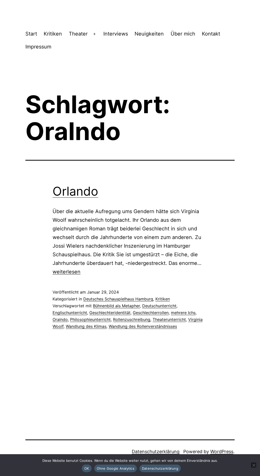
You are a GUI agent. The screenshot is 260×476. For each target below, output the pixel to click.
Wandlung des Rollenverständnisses (143, 326)
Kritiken (53, 34)
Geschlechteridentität (110, 312)
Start (31, 34)
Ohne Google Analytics (115, 468)
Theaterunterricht (169, 319)
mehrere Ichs (183, 312)
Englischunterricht (70, 312)
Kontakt (211, 34)
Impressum (38, 47)
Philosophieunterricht (90, 319)
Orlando (75, 191)
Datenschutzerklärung (156, 451)
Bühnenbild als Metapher (116, 305)
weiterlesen (66, 272)
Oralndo (60, 319)
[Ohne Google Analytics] (253, 465)
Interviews (115, 34)
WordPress (221, 451)
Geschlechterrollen (151, 312)
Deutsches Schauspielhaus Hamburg (118, 298)
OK (86, 468)
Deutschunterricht (159, 305)
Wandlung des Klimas (86, 326)
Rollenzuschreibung (131, 319)
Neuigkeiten (149, 34)
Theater (78, 34)
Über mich (183, 34)
